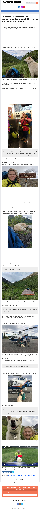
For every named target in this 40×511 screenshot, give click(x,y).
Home (2, 13)
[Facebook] (18, 504)
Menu (2, 10)
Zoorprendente (13, 508)
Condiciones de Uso (13, 509)
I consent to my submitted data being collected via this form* (14, 492)
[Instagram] (20, 504)
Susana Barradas (5, 25)
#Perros (19, 475)
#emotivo (34, 475)
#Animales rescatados (13, 475)
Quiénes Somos (20, 509)
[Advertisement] (20, 37)
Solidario (18, 13)
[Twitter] (22, 504)
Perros (14, 13)
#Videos (29, 475)
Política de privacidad (27, 509)
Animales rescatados (7, 13)
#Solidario (24, 475)
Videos (22, 13)
